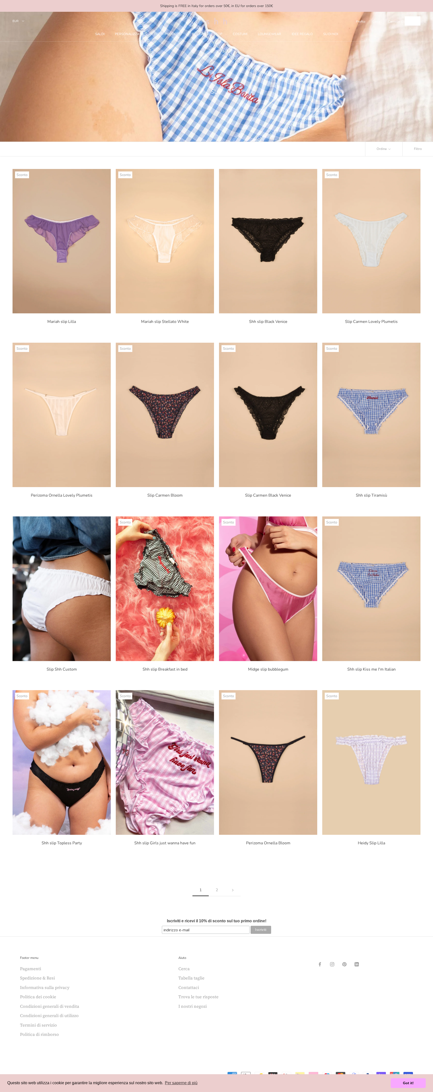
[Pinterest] (344, 963)
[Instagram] (332, 963)
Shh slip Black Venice (268, 321)
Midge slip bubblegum (268, 669)
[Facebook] (320, 963)
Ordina (382, 149)
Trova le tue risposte (198, 997)
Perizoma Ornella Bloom (268, 843)
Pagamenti (30, 969)
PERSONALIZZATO (129, 34)
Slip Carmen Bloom (165, 495)
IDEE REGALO (302, 34)
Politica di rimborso (39, 1034)
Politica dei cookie (38, 997)
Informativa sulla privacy (44, 987)
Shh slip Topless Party (62, 843)
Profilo (360, 22)
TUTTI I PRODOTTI (167, 34)
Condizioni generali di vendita (49, 1006)
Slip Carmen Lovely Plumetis (371, 321)
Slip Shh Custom (62, 669)
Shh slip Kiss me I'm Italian (371, 669)
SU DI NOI (330, 34)
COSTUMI (240, 34)
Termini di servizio (38, 1025)
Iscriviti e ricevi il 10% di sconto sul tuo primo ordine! (216, 921)
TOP (219, 34)
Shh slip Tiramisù (371, 495)
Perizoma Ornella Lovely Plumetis (61, 495)
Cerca (376, 22)
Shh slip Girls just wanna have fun (164, 843)
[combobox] (412, 21)
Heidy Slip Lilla (371, 843)
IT (408, 21)
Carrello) (396, 21)
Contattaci (188, 987)
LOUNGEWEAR (269, 34)
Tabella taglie (191, 978)
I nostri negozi (192, 1006)
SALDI (99, 34)
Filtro (418, 149)
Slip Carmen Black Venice (268, 495)
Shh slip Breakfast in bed (165, 669)
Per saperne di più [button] (181, 1083)
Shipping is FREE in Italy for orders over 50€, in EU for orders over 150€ (216, 6)
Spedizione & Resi (37, 978)
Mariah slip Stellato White (165, 321)
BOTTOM (198, 34)
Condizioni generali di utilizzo (49, 1016)
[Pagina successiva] (233, 890)
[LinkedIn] (357, 963)
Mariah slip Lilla (61, 321)
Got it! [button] (408, 1083)
